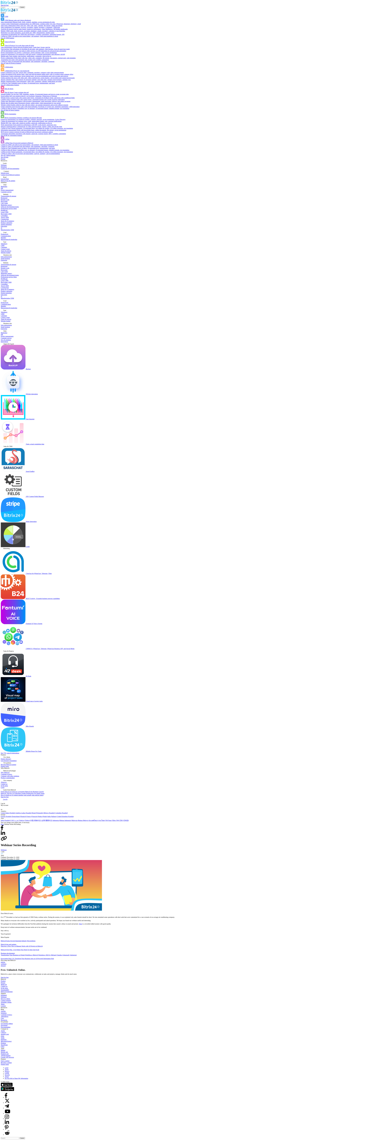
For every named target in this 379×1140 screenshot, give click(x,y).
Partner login (5, 1064)
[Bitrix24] (9, 3)
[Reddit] (7, 1134)
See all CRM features (7, 38)
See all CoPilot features (8, 155)
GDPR (7, 1073)
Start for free (5, 5)
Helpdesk (4, 995)
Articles (3, 1011)
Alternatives (4, 1016)
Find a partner (5, 1061)
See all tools (4, 157)
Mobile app (4, 1052)
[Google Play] (7, 1090)
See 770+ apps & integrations (10, 753)
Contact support (6, 1000)
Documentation (5, 1027)
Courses (3, 1006)
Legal (6, 1068)
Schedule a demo (6, 1002)
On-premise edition (7, 1023)
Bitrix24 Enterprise (7, 991)
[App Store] (7, 1086)
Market (3, 1050)
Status (3, 1004)
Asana (3, 1031)
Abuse (7, 1076)
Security (7, 1075)
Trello (2, 1038)
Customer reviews (6, 1015)
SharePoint (4, 1045)
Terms (7, 1069)
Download (4, 1025)
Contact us (4, 986)
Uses (2, 1018)
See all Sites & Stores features (10, 110)
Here (80, 924)
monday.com (5, 1034)
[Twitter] (7, 1103)
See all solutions (6, 340)
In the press (4, 988)
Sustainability (5, 990)
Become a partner (6, 1062)
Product (3, 981)
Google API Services (7, 1057)
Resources (4, 1020)
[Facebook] (6, 1097)
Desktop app (5, 1054)
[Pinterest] (6, 1129)
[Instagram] (7, 1118)
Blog (2, 824)
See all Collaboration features (10, 85)
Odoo (2, 1046)
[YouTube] (7, 1113)
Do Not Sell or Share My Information (16, 1078)
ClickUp (3, 1032)
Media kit (4, 984)
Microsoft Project (6, 1041)
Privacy (7, 1071)
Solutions (4, 1013)
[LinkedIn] (7, 1124)
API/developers (5, 1055)
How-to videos (5, 999)
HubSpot (3, 1039)
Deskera (3, 1043)
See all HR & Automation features (11, 135)
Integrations (4, 341)
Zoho (2, 1036)
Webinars (4, 850)
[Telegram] (7, 1108)
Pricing (3, 159)
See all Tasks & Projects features (11, 63)
